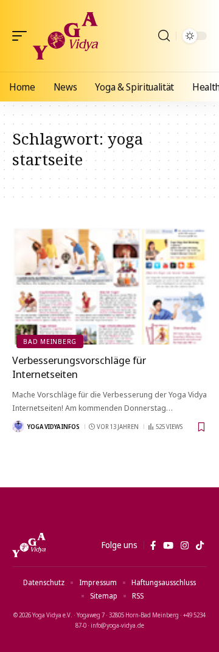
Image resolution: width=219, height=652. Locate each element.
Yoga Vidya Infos (53, 426)
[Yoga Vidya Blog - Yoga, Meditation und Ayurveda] (65, 36)
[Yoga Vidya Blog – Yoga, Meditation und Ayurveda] (29, 545)
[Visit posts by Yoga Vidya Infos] (18, 426)
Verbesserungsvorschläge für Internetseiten (79, 367)
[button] (22, 36)
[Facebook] (153, 546)
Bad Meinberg (50, 341)
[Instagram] (185, 546)
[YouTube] (168, 546)
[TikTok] (200, 546)
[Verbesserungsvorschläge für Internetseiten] (109, 286)
